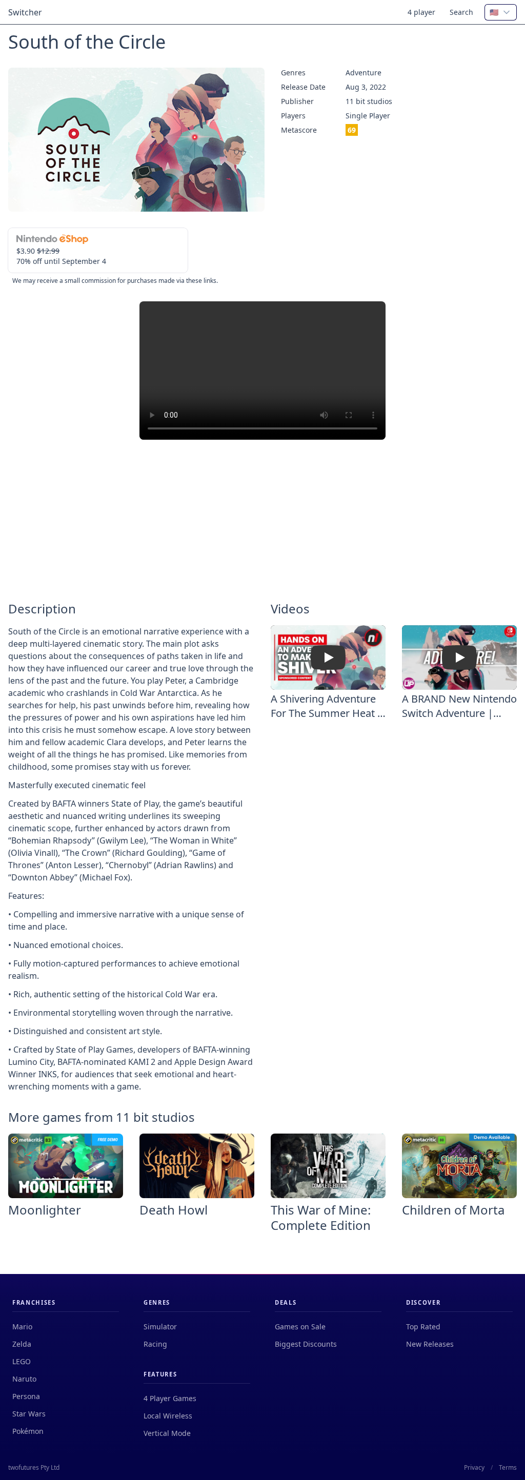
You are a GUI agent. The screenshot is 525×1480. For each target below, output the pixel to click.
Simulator (160, 1326)
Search (461, 12)
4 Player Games (170, 1398)
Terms (508, 1468)
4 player (421, 12)
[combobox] (500, 12)
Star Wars (29, 1414)
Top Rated (423, 1326)
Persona (26, 1396)
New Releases (430, 1344)
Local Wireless (168, 1416)
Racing (155, 1344)
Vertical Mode (167, 1433)
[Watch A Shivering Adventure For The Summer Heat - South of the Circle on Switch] (328, 657)
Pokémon (28, 1431)
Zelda (21, 1344)
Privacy (474, 1468)
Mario (22, 1326)
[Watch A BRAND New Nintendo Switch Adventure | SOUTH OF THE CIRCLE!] (459, 657)
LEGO (21, 1361)
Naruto (24, 1379)
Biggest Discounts (306, 1344)
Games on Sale (300, 1326)
